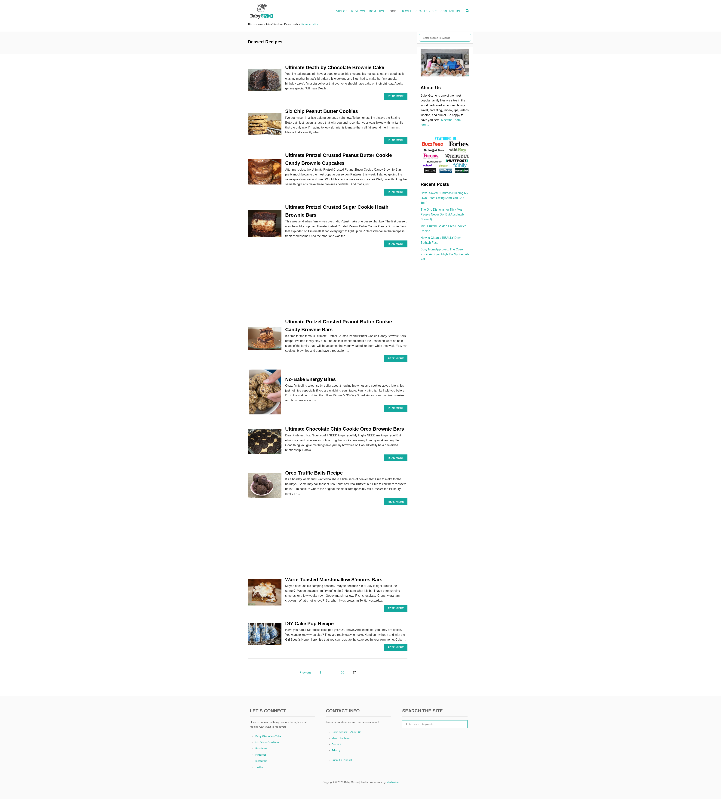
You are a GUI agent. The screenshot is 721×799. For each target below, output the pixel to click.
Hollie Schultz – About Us (346, 731)
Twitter (259, 767)
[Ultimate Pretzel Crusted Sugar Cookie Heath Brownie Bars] (264, 225)
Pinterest (260, 754)
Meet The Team (341, 738)
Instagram (261, 760)
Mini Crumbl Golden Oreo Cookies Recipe (443, 229)
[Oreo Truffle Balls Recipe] (264, 487)
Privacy (336, 750)
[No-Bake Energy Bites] (265, 393)
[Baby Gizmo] (281, 11)
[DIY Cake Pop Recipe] (264, 635)
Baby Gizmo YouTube (268, 736)
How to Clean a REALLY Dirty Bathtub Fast (441, 240)
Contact (336, 744)
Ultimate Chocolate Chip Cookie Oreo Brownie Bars (344, 429)
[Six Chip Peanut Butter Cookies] (264, 125)
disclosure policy (309, 24)
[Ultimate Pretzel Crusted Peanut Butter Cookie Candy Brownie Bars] (264, 339)
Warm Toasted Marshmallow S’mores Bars (333, 579)
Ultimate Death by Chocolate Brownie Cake (334, 67)
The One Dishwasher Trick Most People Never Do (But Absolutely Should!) (443, 214)
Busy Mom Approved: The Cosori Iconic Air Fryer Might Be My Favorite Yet (445, 254)
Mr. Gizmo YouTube (267, 742)
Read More (397, 97)
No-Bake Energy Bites (310, 379)
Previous (305, 672)
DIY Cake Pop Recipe (309, 623)
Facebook (261, 748)
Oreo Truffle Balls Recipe (314, 473)
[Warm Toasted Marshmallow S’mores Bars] (264, 594)
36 (342, 672)
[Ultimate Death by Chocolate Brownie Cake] (264, 81)
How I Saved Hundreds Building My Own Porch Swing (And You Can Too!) (444, 197)
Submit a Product (342, 759)
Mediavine (392, 782)
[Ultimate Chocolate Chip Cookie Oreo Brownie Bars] (264, 443)
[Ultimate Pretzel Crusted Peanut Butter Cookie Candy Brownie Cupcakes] (264, 173)
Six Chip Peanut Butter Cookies (321, 111)
